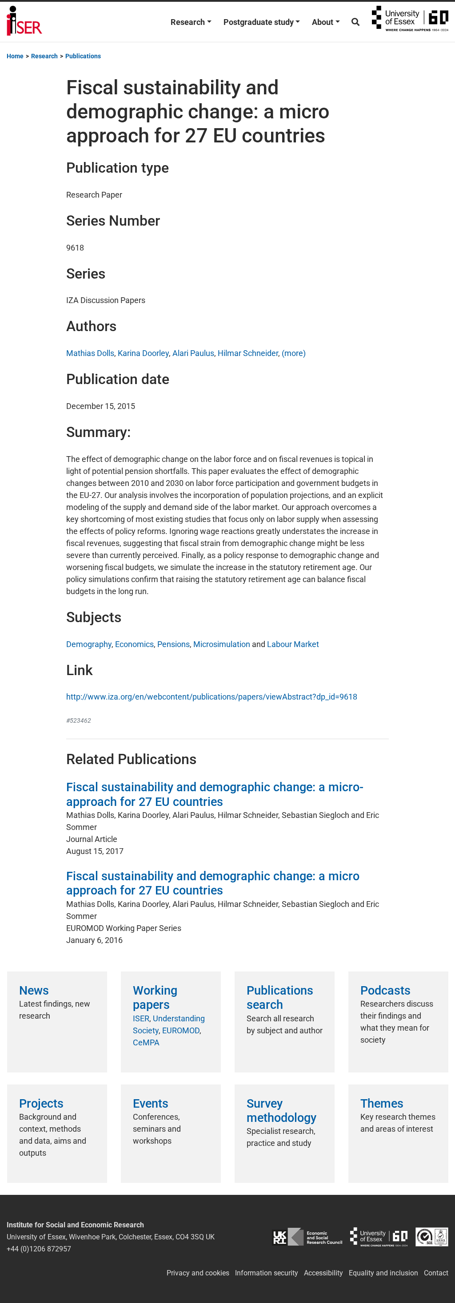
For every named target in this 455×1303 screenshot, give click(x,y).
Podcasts (385, 990)
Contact (436, 1273)
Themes (381, 1104)
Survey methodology (281, 1111)
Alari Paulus (193, 353)
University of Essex (410, 22)
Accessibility (323, 1273)
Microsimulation (221, 644)
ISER (141, 1018)
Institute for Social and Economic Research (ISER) (24, 22)
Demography (89, 644)
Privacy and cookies (198, 1273)
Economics (134, 644)
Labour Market (293, 644)
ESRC (307, 1237)
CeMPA (146, 1042)
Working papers (155, 997)
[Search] (355, 22)
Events (150, 1104)
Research (188, 22)
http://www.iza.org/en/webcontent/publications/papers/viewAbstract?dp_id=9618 (211, 696)
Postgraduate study (259, 22)
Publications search (280, 997)
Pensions (173, 644)
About (322, 22)
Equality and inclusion (383, 1273)
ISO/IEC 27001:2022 (431, 1237)
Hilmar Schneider (248, 353)
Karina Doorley (143, 353)
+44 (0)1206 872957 (39, 1249)
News (34, 990)
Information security (266, 1273)
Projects (41, 1104)
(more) (294, 353)
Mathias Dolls (90, 353)
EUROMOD (181, 1030)
